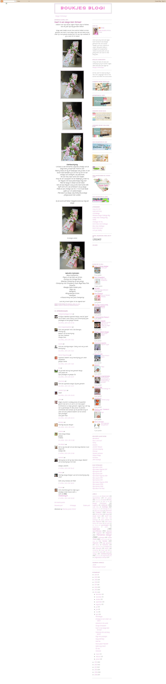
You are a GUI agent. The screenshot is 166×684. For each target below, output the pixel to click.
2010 (95, 670)
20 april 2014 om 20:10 (66, 427)
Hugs (102, 412)
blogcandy (98, 501)
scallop (101, 546)
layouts (109, 531)
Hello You (98, 641)
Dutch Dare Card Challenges (100, 224)
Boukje (102, 27)
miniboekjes (101, 537)
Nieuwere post (58, 505)
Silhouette (98, 548)
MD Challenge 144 (105, 389)
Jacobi (106, 527)
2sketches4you (96, 496)
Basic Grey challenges (98, 226)
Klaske (60, 472)
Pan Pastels (102, 541)
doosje (107, 514)
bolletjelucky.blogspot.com (65, 314)
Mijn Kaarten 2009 (98, 486)
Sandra (60, 344)
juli (97, 607)
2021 (95, 575)
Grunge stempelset (101, 626)
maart (98, 654)
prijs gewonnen (107, 543)
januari (98, 659)
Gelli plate (106, 523)
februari (98, 657)
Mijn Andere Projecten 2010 (100, 476)
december (99, 594)
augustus (98, 604)
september (99, 602)
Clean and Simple (98, 511)
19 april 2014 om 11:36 (66, 364)
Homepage (73, 505)
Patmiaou (95, 458)
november (99, 597)
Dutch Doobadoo (105, 520)
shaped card (108, 547)
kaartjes (60, 305)
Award (104, 500)
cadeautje (104, 505)
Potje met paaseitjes (101, 636)
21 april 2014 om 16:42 (66, 468)
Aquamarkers (96, 498)
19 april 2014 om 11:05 (66, 340)
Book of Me (106, 501)
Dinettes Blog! (98, 387)
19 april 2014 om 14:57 (66, 386)
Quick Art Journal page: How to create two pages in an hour (105, 325)
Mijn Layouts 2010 (97, 478)
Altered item (105, 496)
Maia (59, 399)
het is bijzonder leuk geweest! (105, 424)
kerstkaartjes (97, 531)
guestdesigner (105, 525)
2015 (95, 590)
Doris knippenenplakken (65, 327)
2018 (95, 582)
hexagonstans (96, 527)
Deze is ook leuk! (99, 422)
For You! (98, 649)
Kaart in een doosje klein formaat (67, 22)
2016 (95, 587)
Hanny (94, 443)
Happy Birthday (100, 639)
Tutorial (107, 552)
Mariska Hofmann (98, 453)
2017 (95, 585)
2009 (96, 672)
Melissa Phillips (97, 455)
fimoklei (100, 523)
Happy (102, 367)
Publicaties (105, 545)
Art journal (108, 498)
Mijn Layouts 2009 (98, 484)
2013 (95, 662)
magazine (98, 533)
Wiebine (60, 431)
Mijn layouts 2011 (97, 472)
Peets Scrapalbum (99, 277)
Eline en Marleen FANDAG (105, 296)
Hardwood (98, 651)
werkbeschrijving (74, 305)
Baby (110, 500)
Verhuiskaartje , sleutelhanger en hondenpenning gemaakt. (105, 380)
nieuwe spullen (104, 539)
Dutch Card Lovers (98, 228)
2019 (95, 580)
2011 (95, 667)
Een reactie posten (59, 502)
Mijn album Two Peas (98, 488)
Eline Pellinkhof (98, 294)
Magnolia (109, 533)
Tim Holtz (97, 288)
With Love (103, 268)
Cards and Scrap (97, 211)
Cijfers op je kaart (101, 646)
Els (59, 368)
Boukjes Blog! (83, 8)
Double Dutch (96, 516)
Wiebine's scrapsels (99, 321)
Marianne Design (104, 535)
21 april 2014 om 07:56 (66, 453)
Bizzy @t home (98, 354)
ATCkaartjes (98, 500)
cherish (103, 308)
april (97, 614)
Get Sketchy (95, 525)
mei (97, 612)
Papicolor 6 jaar (105, 344)
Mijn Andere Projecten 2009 (100, 482)
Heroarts (95, 445)
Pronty (97, 545)
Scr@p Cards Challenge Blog (100, 218)
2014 (95, 592)
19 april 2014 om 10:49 (66, 323)
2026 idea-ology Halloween (101, 290)
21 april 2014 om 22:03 (66, 498)
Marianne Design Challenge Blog (101, 215)
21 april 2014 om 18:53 (66, 483)
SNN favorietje (97, 460)
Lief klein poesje (105, 400)
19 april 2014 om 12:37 (66, 377)
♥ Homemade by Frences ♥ (101, 317)
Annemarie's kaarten (100, 343)
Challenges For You (98, 222)
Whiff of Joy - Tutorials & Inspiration (101, 410)
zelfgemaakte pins (107, 556)
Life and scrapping (98, 449)
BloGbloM (96, 365)
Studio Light (104, 550)
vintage (94, 554)
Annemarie (61, 381)
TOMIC (94, 220)
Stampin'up (66, 305)
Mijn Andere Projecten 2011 (100, 469)
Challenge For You (96, 509)
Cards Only (95, 507)
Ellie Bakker (61, 444)
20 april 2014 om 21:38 (66, 440)
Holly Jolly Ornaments (104, 279)
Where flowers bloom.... (105, 356)
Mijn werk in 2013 (97, 467)
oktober (98, 599)
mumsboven (97, 398)
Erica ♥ (60, 487)
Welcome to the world (102, 623)
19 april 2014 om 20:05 (66, 395)
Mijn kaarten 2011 (97, 474)
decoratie (109, 512)
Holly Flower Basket (104, 334)
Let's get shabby (97, 230)
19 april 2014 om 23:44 (66, 418)
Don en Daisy (98, 514)
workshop (98, 555)
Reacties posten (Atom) (69, 509)
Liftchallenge (96, 213)
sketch (106, 548)
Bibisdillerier (96, 438)
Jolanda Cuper (62, 390)
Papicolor (95, 543)
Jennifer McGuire (97, 447)
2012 (95, 665)
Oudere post (86, 505)
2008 (96, 675)
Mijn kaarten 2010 (97, 480)
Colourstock (108, 511)
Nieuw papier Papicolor (102, 644)
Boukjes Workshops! (61, 16)
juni (97, 609)
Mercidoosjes (99, 617)
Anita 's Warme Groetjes (101, 266)
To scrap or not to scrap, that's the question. (101, 305)
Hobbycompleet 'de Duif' (99, 567)
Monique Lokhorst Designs (101, 332)
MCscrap (95, 451)
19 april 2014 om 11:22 (66, 351)
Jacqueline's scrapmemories (102, 376)
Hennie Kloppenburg (63, 355)
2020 (96, 577)
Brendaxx (60, 422)
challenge (105, 507)
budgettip (95, 505)
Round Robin (95, 546)
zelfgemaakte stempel (100, 557)
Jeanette (60, 458)
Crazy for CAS (96, 209)
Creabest (98, 512)
